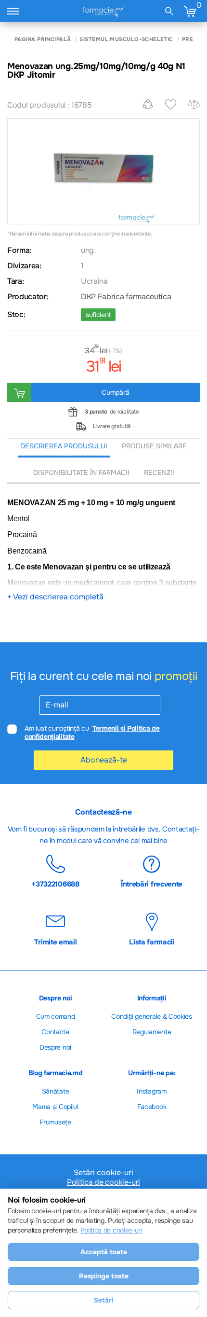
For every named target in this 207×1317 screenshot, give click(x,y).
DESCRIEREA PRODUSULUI (63, 446)
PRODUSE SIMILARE (154, 446)
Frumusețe (55, 1122)
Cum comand (55, 1016)
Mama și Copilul (55, 1106)
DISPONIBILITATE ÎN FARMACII (81, 472)
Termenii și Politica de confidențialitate (92, 732)
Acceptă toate (103, 1252)
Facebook (151, 1106)
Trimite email (55, 941)
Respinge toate (104, 1276)
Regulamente (151, 1031)
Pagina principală (42, 39)
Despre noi (55, 1047)
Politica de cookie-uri (103, 1182)
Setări (104, 1300)
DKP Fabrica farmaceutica (126, 297)
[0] (189, 10)
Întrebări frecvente (151, 883)
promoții (176, 676)
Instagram (151, 1091)
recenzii (159, 472)
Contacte (55, 1031)
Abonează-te (103, 760)
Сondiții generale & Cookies (151, 1016)
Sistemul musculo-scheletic (126, 39)
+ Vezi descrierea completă (55, 597)
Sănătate (55, 1091)
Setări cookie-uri (103, 1173)
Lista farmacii (151, 941)
